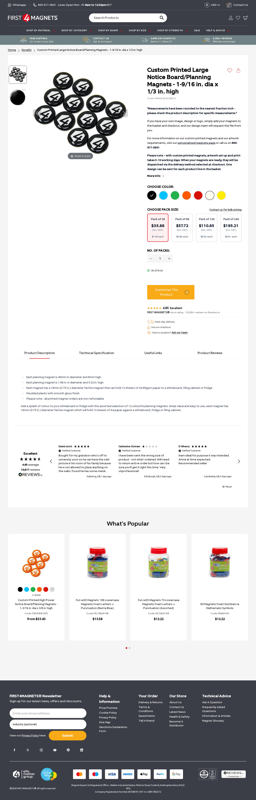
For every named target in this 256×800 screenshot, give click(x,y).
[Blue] (163, 195)
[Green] (175, 195)
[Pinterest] (68, 750)
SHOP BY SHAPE (108, 30)
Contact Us (176, 707)
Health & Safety (179, 717)
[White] (209, 195)
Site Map (104, 722)
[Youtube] (55, 750)
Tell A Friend (146, 721)
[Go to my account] (231, 17)
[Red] (198, 195)
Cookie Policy (108, 713)
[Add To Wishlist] (230, 70)
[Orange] (186, 195)
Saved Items (147, 716)
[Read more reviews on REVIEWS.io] (30, 475)
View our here (28, 735)
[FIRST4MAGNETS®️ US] (33, 18)
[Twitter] (28, 750)
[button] (51, 461)
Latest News (177, 712)
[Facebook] (14, 750)
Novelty (27, 50)
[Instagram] (41, 750)
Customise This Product (166, 292)
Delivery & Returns (151, 702)
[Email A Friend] (238, 70)
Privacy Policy (107, 717)
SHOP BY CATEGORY (75, 30)
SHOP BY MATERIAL (38, 30)
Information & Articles (216, 716)
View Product (31, 629)
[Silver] (52, 589)
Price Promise (108, 708)
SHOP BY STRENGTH (170, 30)
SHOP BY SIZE (138, 30)
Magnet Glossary (213, 721)
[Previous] (37, 113)
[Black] (151, 195)
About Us (175, 702)
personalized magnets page (196, 143)
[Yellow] (221, 195)
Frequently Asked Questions (213, 709)
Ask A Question (212, 702)
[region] (145, 461)
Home (12, 50)
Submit (67, 735)
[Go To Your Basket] (245, 17)
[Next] (124, 113)
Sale (197, 30)
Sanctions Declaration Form (113, 729)
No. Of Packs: (158, 250)
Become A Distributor (176, 723)
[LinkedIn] (81, 750)
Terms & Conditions (146, 709)
